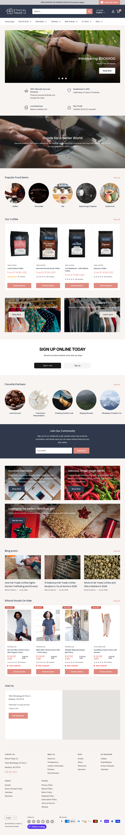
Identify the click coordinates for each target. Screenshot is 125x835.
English (8, 818)
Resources (82, 766)
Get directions (18, 716)
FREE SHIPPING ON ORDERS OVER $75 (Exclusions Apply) (62, 2)
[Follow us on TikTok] (47, 821)
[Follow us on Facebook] (29, 821)
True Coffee (12, 265)
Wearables (40, 21)
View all (117, 178)
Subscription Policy (49, 799)
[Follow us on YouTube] (43, 821)
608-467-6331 (11, 772)
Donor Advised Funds (13, 789)
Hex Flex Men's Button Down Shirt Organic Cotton (18, 651)
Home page (9, 21)
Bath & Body (70, 21)
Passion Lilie (11, 647)
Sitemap (45, 807)
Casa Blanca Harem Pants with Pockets (105, 651)
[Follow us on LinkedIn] (52, 821)
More (98, 21)
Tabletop (54, 21)
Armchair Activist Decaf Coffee (48, 268)
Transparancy (52, 762)
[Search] (89, 11)
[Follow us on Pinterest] (38, 821)
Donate (8, 785)
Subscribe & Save (111, 2)
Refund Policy (47, 789)
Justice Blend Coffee (15, 268)
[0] (118, 11)
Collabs (104, 759)
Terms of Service (48, 803)
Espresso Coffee (100, 268)
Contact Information (55, 766)
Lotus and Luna (99, 647)
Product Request (107, 766)
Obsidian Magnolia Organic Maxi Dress (75, 651)
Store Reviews (53, 773)
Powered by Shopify (12, 826)
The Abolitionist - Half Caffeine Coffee (76, 269)
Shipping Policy (48, 796)
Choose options (19, 285)
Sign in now (47, 365)
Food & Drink (23, 21)
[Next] (120, 194)
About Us (51, 759)
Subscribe (81, 451)
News (80, 762)
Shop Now (107, 71)
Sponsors (81, 769)
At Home (85, 21)
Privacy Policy (47, 785)
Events (80, 759)
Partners (50, 769)
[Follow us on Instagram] (33, 821)
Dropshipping (106, 762)
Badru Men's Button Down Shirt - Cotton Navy (48, 651)
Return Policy (47, 792)
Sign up (77, 365)
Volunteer (104, 769)
